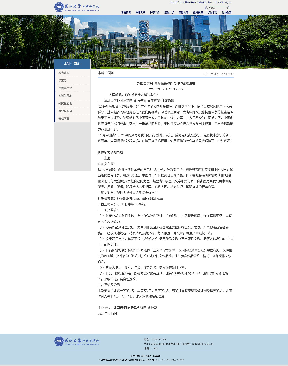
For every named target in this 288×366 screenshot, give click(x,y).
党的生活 (227, 12)
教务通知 (63, 72)
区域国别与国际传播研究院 (195, 2)
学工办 (62, 80)
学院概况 (126, 12)
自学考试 (219, 2)
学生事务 (212, 12)
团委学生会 (65, 88)
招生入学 (169, 12)
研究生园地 (65, 103)
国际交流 (183, 12)
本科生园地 (65, 95)
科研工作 (155, 12)
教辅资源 (198, 12)
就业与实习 (65, 111)
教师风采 (140, 12)
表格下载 (63, 118)
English (228, 2)
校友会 (211, 2)
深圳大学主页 (176, 2)
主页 (205, 74)
